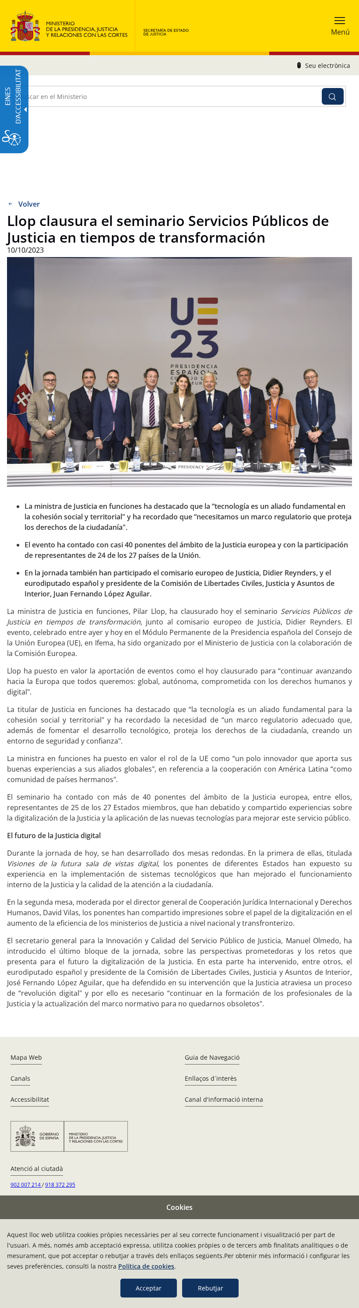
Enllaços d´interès (211, 1078)
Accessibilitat (30, 1099)
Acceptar (149, 1288)
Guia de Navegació (212, 1057)
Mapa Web (26, 1057)
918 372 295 (60, 1184)
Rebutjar (210, 1288)
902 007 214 (26, 1184)
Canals (20, 1078)
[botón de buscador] (333, 96)
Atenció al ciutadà (37, 1168)
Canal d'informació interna (224, 1099)
